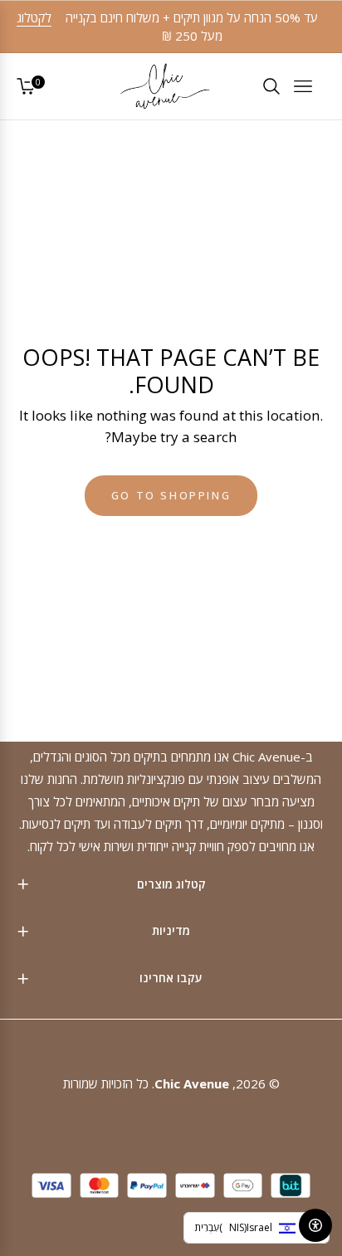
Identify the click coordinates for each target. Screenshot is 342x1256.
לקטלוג (34, 17)
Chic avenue (191, 1083)
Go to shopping (171, 495)
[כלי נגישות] (315, 1225)
